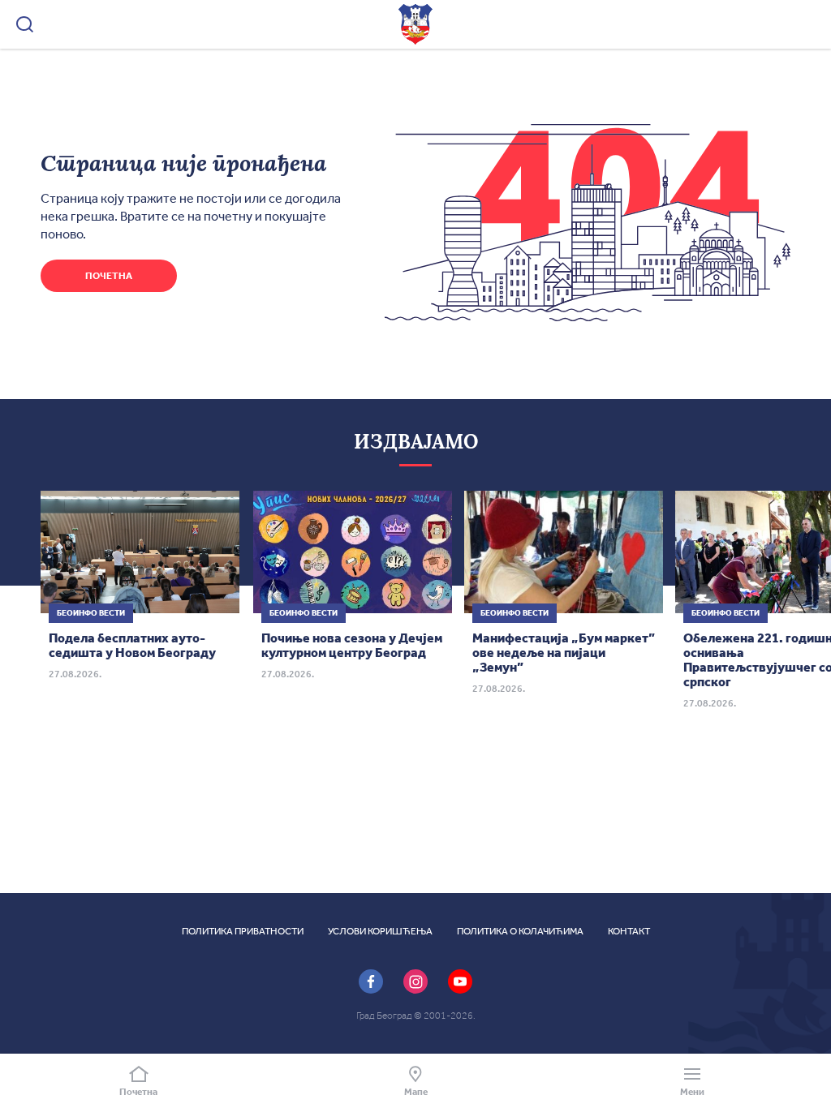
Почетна (108, 275)
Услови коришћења (380, 931)
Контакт (629, 931)
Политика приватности (243, 931)
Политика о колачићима (520, 931)
